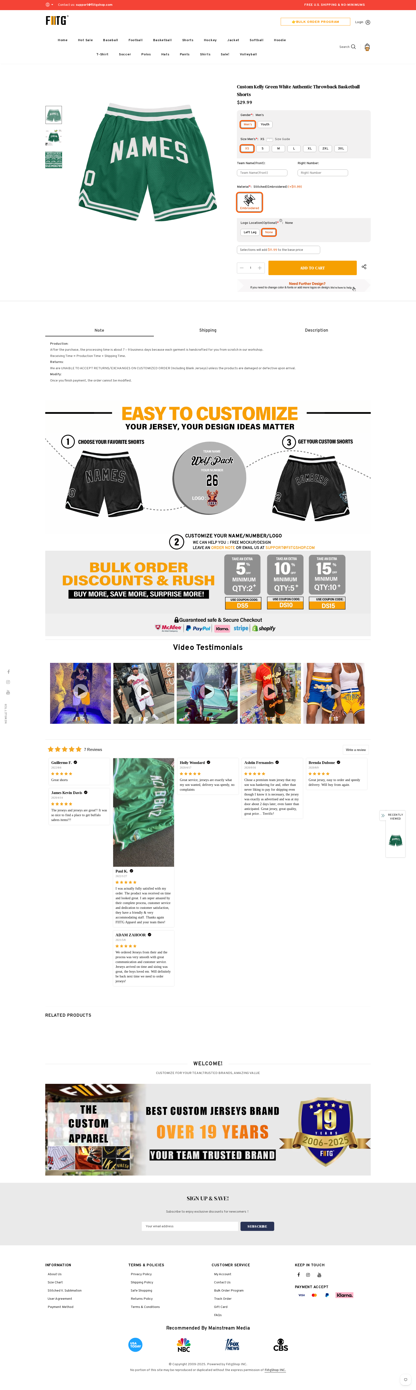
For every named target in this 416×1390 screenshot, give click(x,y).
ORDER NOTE (223, 548)
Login (359, 22)
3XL (341, 149)
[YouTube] (322, 1275)
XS (247, 149)
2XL (325, 149)
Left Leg (250, 232)
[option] (146, 159)
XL (310, 149)
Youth (265, 125)
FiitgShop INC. (275, 1370)
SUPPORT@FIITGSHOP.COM (290, 548)
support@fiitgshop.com (94, 5)
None (269, 232)
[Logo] (57, 20)
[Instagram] (310, 1275)
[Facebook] (301, 1275)
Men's (248, 125)
